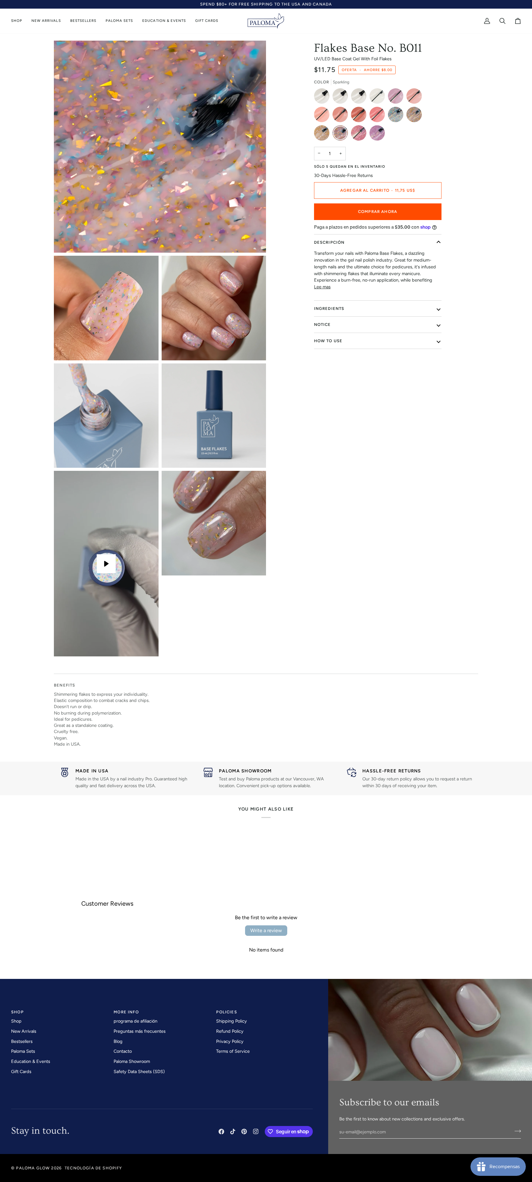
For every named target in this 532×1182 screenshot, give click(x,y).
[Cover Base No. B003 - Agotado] (415, 97)
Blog (118, 1041)
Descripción (329, 242)
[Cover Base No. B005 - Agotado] (341, 116)
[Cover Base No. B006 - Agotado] (360, 116)
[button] (19, 21)
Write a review (266, 930)
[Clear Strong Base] (360, 97)
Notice (322, 324)
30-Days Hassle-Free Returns (343, 175)
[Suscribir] (516, 1131)
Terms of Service (233, 1051)
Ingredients (329, 308)
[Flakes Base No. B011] (341, 134)
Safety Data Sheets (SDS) (139, 1071)
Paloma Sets (23, 1051)
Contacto (123, 1051)
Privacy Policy (230, 1041)
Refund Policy (230, 1031)
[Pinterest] (244, 1131)
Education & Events (30, 1061)
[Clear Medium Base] (323, 97)
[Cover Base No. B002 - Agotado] (397, 97)
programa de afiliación (135, 1021)
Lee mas (322, 287)
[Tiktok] (232, 1131)
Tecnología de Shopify (93, 1168)
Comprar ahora (377, 211)
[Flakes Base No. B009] (415, 116)
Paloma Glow (33, 1168)
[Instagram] (256, 1131)
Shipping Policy (231, 1021)
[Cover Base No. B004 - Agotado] (323, 116)
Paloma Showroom (132, 1061)
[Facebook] (221, 1131)
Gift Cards (21, 1071)
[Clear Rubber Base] (341, 97)
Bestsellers (22, 1041)
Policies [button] (226, 1012)
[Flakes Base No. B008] (397, 116)
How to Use (328, 341)
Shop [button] (17, 1012)
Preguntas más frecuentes (140, 1031)
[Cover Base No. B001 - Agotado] (378, 97)
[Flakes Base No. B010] (323, 134)
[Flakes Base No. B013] (377, 134)
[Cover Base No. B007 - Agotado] (378, 116)
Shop (16, 1021)
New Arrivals (23, 1031)
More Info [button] (126, 1012)
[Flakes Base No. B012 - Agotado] (360, 134)
